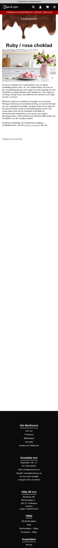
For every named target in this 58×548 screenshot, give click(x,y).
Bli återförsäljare (29, 521)
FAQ (29, 525)
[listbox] (29, 1)
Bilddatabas (29, 438)
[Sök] (33, 6)
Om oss (29, 431)
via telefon (35, 480)
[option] (29, 1)
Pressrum (29, 434)
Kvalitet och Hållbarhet (29, 445)
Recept (29, 545)
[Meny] (54, 6)
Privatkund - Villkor (29, 532)
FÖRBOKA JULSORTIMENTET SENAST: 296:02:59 (29, 12)
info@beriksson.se (31, 469)
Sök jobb (29, 442)
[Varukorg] (47, 6)
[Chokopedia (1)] (29, 27)
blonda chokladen (32, 125)
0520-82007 (30, 466)
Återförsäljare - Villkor (29, 528)
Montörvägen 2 (28, 500)
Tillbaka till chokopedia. (12, 139)
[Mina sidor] (40, 6)
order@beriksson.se (33, 473)
